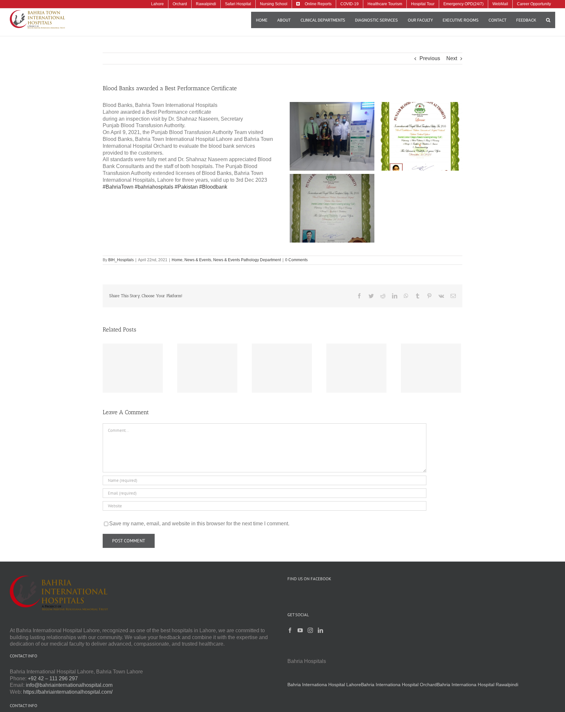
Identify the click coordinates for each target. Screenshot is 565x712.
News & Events (197, 260)
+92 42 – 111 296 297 (53, 678)
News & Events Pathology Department (247, 260)
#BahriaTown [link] (118, 187)
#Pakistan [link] (186, 187)
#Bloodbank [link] (213, 187)
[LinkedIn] (320, 630)
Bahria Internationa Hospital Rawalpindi (477, 684)
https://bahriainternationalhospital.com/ (67, 692)
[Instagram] (310, 630)
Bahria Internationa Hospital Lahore (324, 684)
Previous (429, 58)
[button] (548, 20)
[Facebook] (290, 630)
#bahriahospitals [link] (154, 187)
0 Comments (296, 260)
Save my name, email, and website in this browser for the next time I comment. (199, 523)
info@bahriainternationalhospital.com (69, 685)
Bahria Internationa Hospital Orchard (399, 684)
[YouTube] (300, 630)
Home (177, 260)
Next (451, 58)
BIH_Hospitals (121, 260)
